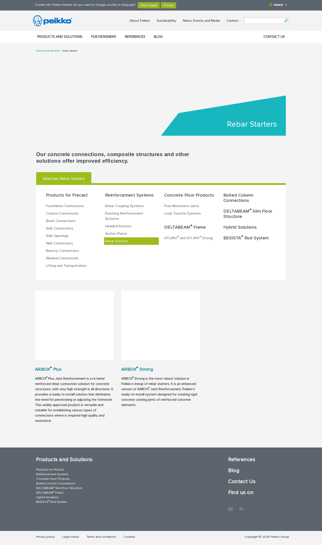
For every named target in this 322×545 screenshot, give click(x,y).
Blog (158, 36)
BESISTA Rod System (246, 238)
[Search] (286, 21)
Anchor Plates (116, 233)
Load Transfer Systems (182, 213)
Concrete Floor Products (189, 195)
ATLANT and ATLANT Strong (188, 237)
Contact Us (274, 36)
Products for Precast (67, 195)
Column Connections (62, 213)
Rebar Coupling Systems (124, 206)
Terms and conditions (101, 537)
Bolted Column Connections (238, 198)
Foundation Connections (65, 206)
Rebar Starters (70, 50)
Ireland (278, 5)
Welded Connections (62, 258)
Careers (232, 20)
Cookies (129, 537)
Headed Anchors (118, 226)
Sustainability (166, 20)
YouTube (230, 507)
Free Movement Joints (181, 206)
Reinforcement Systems (129, 195)
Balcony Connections (62, 251)
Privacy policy (45, 537)
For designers (103, 36)
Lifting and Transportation (66, 265)
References (135, 36)
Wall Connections (59, 243)
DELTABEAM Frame (185, 227)
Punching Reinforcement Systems (124, 216)
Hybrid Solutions (240, 227)
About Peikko (140, 20)
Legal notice (70, 537)
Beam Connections (61, 221)
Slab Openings (57, 236)
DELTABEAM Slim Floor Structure (247, 213)
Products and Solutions (59, 36)
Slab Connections (59, 228)
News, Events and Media (201, 20)
